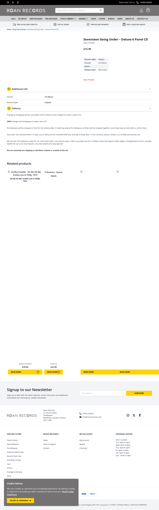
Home (9, 29)
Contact (46, 448)
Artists (9, 468)
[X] (13, 2)
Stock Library (66, 18)
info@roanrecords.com (91, 417)
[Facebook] (18, 2)
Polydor (101, 59)
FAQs (9, 476)
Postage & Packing (14, 472)
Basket (82, 444)
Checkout (83, 448)
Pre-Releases (51, 18)
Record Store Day (14, 456)
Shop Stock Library (19, 29)
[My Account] (141, 10)
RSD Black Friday (14, 460)
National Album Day (15, 452)
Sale (13, 18)
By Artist (22, 18)
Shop (93, 18)
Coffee (102, 18)
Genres (82, 18)
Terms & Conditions (139, 505)
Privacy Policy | (124, 505)
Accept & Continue (19, 500)
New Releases (36, 18)
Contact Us (142, 18)
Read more (16, 372)
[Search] (101, 10)
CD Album (102, 63)
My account (84, 440)
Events (111, 18)
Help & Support (49, 444)
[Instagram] (8, 2)
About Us (129, 18)
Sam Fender (89, 42)
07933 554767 (146, 2)
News (120, 18)
